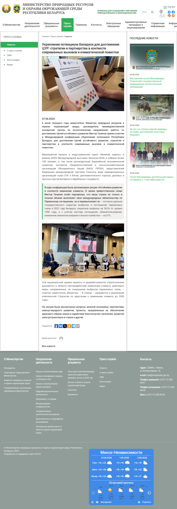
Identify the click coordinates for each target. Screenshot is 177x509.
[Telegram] (169, 12)
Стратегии (72, 390)
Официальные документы (51, 24)
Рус (165, 7)
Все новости (48, 346)
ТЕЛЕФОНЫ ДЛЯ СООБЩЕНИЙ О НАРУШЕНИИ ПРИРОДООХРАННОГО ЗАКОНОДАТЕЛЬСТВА (117, 12)
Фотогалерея (13, 60)
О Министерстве (11, 24)
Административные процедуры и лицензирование (136, 25)
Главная (45, 36)
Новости (11, 44)
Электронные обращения (113, 24)
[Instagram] (169, 15)
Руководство (9, 368)
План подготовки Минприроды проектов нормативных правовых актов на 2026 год (81, 374)
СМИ (9, 55)
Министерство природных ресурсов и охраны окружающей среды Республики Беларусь (58, 9)
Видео (10, 64)
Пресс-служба (67, 24)
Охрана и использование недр (49, 371)
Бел (173, 7)
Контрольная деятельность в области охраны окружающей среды (49, 429)
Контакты (96, 24)
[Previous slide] (93, 493)
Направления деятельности (32, 24)
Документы (73, 394)
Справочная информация (158, 24)
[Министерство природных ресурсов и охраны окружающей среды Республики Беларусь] (7, 9)
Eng (169, 7)
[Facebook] (173, 12)
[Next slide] (149, 493)
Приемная (81, 24)
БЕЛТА (38, 454)
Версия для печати (49, 338)
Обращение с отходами (46, 399)
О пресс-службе (14, 50)
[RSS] (173, 15)
